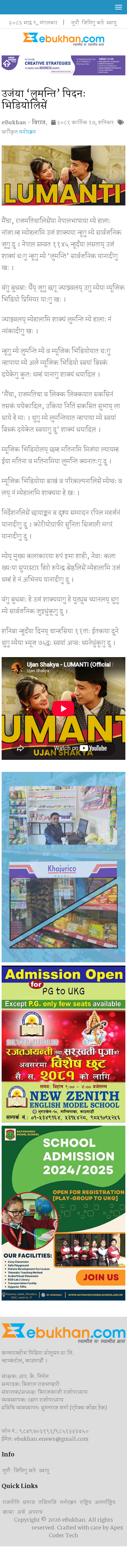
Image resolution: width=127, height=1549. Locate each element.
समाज (29, 1502)
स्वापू (111, 23)
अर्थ (21, 1512)
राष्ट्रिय (86, 1502)
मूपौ (75, 23)
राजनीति (11, 1502)
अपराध (35, 1512)
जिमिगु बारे (93, 23)
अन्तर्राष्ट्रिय (105, 1502)
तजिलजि (47, 1502)
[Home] (63, 39)
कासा (8, 1512)
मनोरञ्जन (27, 132)
